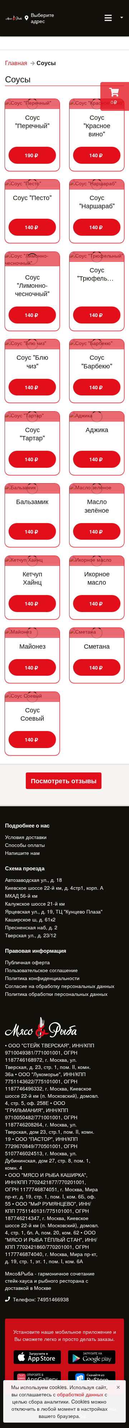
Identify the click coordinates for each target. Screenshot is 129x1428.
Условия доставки (26, 837)
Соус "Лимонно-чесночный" (32, 285)
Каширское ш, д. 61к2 (30, 919)
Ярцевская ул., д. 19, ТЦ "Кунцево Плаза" (53, 911)
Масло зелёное (97, 505)
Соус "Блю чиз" (32, 361)
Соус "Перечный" (32, 121)
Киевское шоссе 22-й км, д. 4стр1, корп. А (54, 887)
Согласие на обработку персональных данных (59, 985)
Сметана (97, 646)
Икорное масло (97, 578)
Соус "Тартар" (32, 433)
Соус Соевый (32, 714)
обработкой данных (81, 1394)
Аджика (97, 429)
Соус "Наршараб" (97, 201)
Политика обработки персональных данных (56, 993)
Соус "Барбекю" (96, 361)
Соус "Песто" (32, 197)
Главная (16, 63)
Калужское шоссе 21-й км (35, 903)
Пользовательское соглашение (41, 970)
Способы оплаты (25, 844)
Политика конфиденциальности (42, 978)
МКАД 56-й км (21, 895)
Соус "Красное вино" (96, 125)
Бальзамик (32, 501)
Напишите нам (22, 852)
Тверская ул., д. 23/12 (30, 934)
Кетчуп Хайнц (32, 578)
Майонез (32, 646)
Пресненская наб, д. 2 (31, 927)
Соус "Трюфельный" (96, 274)
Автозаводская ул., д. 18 (33, 880)
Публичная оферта (27, 962)
